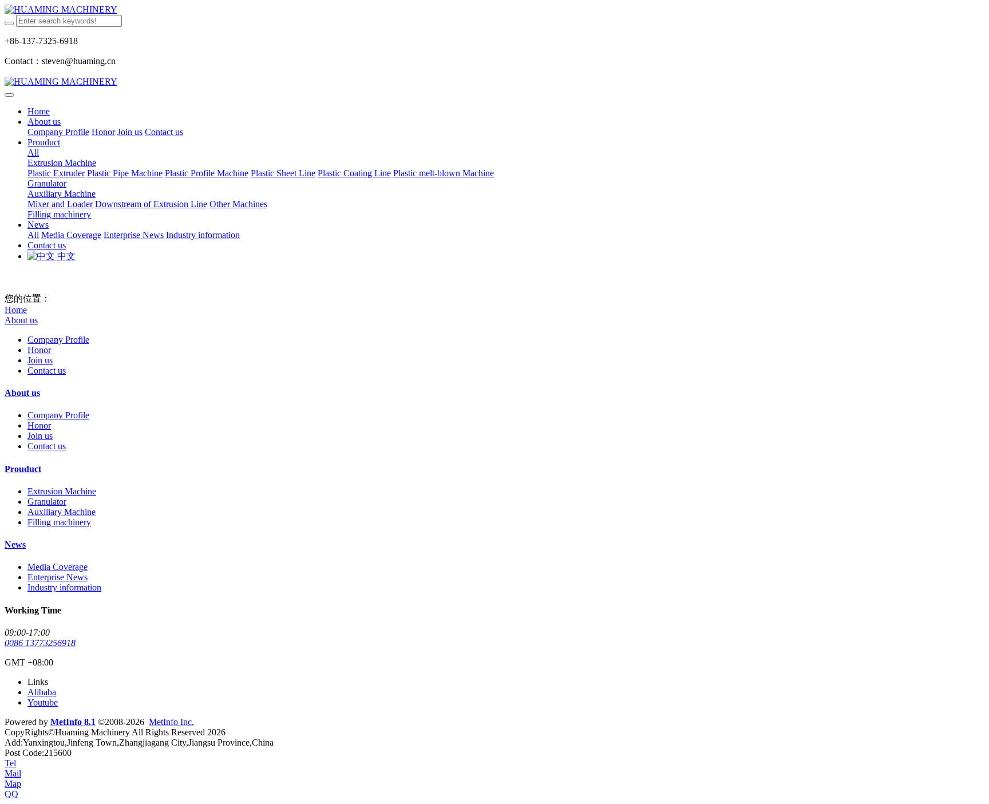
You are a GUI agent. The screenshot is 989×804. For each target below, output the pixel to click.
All (33, 152)
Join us (40, 360)
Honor (39, 350)
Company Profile (58, 339)
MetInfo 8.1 (73, 722)
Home (38, 111)
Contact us (46, 370)
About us (21, 320)
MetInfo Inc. (171, 722)
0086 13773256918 (40, 643)
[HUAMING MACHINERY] (494, 10)
